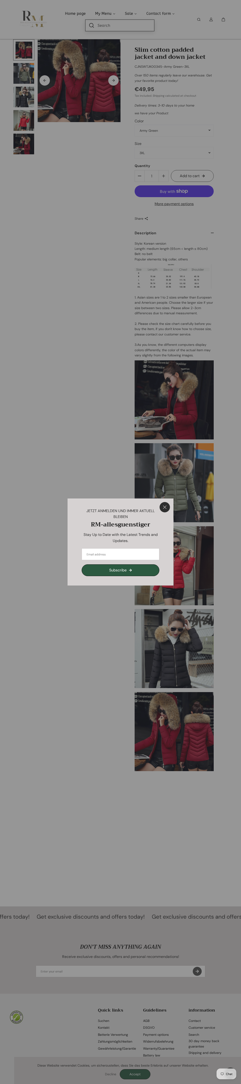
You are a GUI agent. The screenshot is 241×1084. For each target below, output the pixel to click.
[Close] (165, 507)
